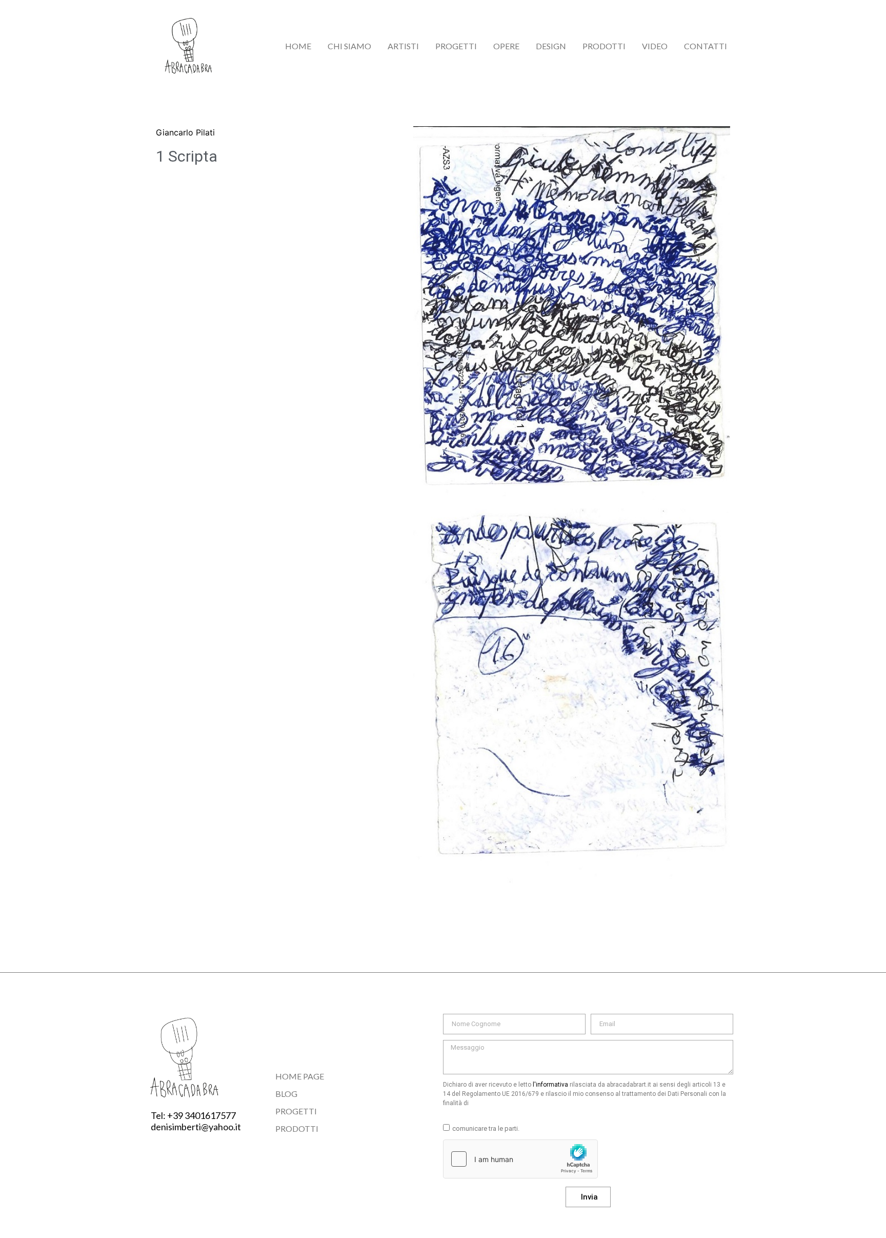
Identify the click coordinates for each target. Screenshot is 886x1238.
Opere (506, 46)
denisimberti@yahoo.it (196, 1126)
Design (551, 46)
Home (298, 46)
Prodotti (604, 46)
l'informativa (550, 1084)
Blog (286, 1093)
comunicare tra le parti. (485, 1128)
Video (655, 46)
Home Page (299, 1076)
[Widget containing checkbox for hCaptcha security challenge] (520, 1158)
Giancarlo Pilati (185, 132)
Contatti (705, 46)
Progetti (456, 46)
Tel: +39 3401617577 (193, 1115)
